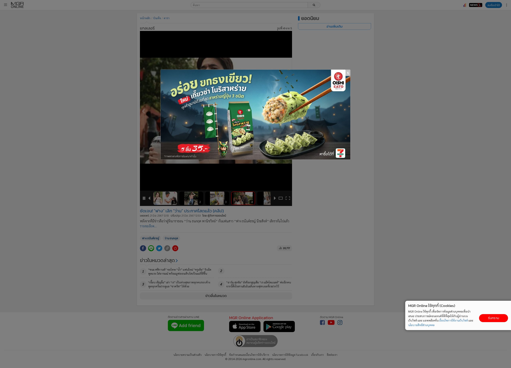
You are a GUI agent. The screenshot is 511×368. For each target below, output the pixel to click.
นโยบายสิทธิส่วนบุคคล (421, 325)
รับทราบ (493, 318)
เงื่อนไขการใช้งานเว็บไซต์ (453, 320)
